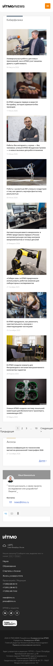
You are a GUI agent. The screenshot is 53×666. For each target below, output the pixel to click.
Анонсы (11, 442)
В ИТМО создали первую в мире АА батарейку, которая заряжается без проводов (22, 104)
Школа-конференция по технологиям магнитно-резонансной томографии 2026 (25, 448)
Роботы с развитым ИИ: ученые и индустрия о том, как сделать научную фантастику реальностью (26, 191)
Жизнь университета (13, 576)
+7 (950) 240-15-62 (10, 591)
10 (36, 428)
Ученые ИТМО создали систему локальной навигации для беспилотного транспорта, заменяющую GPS (25, 410)
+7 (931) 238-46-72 (10, 587)
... (31, 428)
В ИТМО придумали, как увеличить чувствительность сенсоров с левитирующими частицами (22, 324)
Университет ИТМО (32, 640)
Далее (42, 460)
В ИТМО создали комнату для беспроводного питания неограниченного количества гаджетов (25, 367)
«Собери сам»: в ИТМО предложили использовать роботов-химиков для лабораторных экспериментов (23, 280)
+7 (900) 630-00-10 (10, 584)
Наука (5, 561)
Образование (9, 566)
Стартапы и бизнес (12, 571)
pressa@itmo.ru (9, 601)
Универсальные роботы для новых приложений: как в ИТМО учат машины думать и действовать (24, 61)
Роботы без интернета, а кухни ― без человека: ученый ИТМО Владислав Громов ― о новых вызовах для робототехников (26, 147)
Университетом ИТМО (40, 638)
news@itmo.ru (21, 502)
